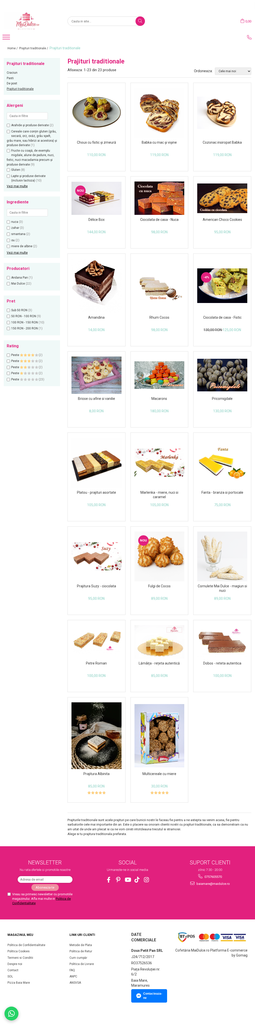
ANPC (73, 976)
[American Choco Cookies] (222, 198)
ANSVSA (75, 982)
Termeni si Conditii (20, 958)
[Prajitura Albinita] (96, 735)
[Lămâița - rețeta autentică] (159, 642)
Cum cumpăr (78, 958)
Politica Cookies (18, 951)
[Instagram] (146, 879)
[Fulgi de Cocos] (159, 557)
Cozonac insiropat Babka (222, 142)
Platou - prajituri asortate (96, 492)
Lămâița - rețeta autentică (159, 663)
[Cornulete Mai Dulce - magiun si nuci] (222, 557)
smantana (18, 234)
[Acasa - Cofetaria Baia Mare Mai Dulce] (29, 21)
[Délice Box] (96, 198)
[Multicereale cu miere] (159, 735)
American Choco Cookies (222, 220)
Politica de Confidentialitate (26, 945)
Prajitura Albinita (96, 774)
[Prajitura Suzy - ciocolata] (96, 556)
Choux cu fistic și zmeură (96, 142)
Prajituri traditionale (20, 89)
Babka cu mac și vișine (159, 142)
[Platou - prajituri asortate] (96, 463)
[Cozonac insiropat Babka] (222, 113)
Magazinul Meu (20, 935)
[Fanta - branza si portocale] (222, 463)
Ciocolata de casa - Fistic (222, 317)
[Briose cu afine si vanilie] (96, 375)
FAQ (72, 970)
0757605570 (213, 877)
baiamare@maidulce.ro (213, 884)
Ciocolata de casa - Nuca (159, 220)
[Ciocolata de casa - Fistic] (222, 285)
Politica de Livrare (81, 964)
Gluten (15, 170)
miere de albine (21, 246)
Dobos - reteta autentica (222, 663)
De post (12, 83)
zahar (15, 228)
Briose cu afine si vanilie (96, 399)
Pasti (10, 78)
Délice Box (96, 220)
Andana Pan (19, 277)
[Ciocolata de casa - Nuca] (159, 198)
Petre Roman (96, 663)
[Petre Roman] (96, 642)
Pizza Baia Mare (18, 982)
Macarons (159, 399)
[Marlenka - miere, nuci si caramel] (159, 463)
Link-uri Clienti (82, 935)
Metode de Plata (80, 945)
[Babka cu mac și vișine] (159, 113)
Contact (12, 970)
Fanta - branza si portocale (222, 492)
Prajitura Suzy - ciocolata (96, 586)
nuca (14, 222)
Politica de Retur (80, 951)
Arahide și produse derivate (30, 125)
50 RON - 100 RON (23, 316)
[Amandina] (96, 286)
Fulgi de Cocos (159, 586)
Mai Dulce (18, 283)
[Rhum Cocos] (159, 285)
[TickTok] (137, 879)
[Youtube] (127, 879)
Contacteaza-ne (152, 996)
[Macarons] (159, 375)
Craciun (12, 72)
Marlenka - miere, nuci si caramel (159, 494)
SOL (10, 976)
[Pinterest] (118, 879)
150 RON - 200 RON (24, 328)
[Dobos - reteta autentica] (222, 641)
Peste (15, 355)
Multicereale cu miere (159, 774)
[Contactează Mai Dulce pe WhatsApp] (11, 1014)
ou (13, 240)
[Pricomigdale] (222, 375)
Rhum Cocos (159, 317)
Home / (12, 48)
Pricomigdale (222, 399)
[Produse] (6, 38)
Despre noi (14, 964)
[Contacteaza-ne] (249, 37)
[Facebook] (108, 879)
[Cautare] (140, 21)
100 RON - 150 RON (24, 322)
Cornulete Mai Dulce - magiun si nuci (222, 588)
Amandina (96, 317)
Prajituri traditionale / (34, 48)
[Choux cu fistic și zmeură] (96, 113)
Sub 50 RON (19, 310)
